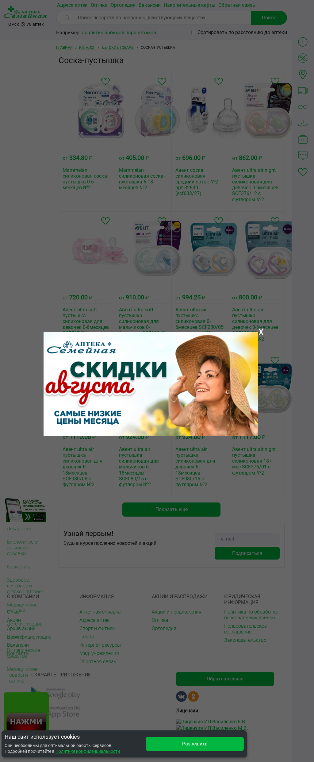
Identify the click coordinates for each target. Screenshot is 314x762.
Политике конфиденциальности (88, 751)
